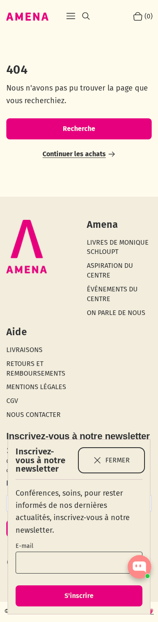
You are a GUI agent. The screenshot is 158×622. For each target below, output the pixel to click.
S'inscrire (79, 596)
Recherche (79, 129)
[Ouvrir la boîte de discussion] (139, 567)
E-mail (24, 546)
